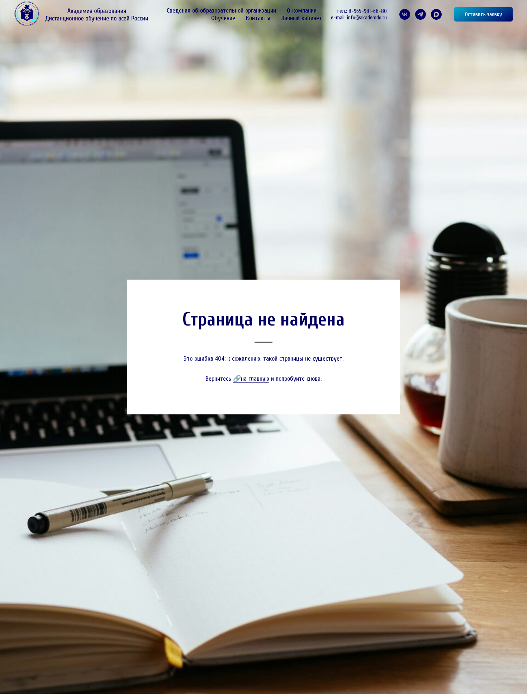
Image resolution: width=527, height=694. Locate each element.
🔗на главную (251, 378)
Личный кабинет (301, 18)
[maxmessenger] (436, 14)
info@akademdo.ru (367, 17)
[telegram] (420, 14)
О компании (302, 10)
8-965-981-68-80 (367, 11)
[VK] (404, 14)
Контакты (258, 18)
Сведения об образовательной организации (221, 10)
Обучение (223, 18)
